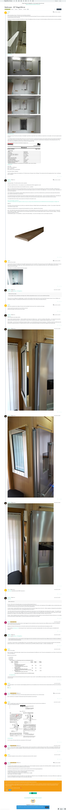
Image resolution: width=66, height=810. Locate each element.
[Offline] (6, 180)
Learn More (19, 807)
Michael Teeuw (37, 804)
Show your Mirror (8, 9)
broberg (9, 621)
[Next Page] (36, 793)
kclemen (9, 260)
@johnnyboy (14, 328)
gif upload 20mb (10, 738)
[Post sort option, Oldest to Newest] (55, 9)
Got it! (47, 807)
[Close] (60, 782)
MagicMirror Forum (8, 0)
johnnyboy (9, 179)
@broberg (13, 634)
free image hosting (11, 133)
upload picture (10, 164)
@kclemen (13, 179)
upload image (10, 54)
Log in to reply (59, 9)
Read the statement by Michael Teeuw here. (33, 4)
